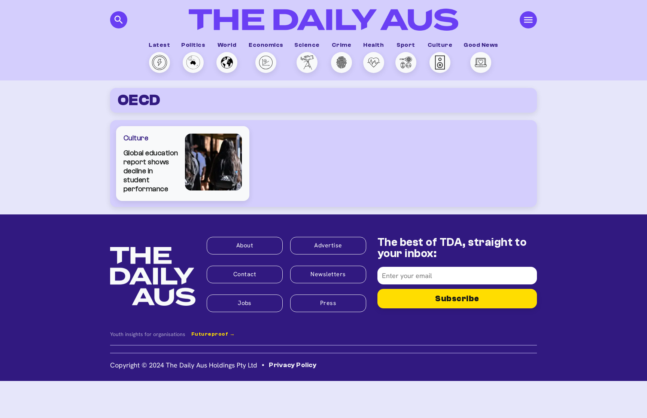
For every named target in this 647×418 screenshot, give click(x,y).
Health (373, 45)
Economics (266, 45)
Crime (341, 45)
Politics (193, 45)
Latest (159, 45)
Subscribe (457, 298)
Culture (440, 45)
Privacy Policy (292, 365)
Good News (481, 45)
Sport (406, 45)
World (227, 45)
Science (306, 45)
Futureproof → (213, 334)
